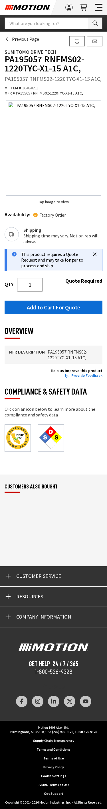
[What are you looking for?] (95, 23)
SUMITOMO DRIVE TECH (30, 52)
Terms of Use (53, 758)
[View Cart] (84, 7)
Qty (9, 284)
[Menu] (98, 7)
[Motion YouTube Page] (85, 701)
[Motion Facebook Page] (21, 701)
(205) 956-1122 (62, 732)
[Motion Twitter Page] (69, 701)
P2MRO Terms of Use (54, 785)
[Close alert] (95, 254)
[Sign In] (69, 7)
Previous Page (25, 39)
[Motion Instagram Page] (37, 701)
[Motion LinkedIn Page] (53, 701)
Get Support (53, 793)
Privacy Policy (53, 767)
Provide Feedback (86, 375)
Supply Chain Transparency (53, 740)
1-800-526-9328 (53, 672)
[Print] (77, 41)
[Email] (94, 41)
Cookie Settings (53, 776)
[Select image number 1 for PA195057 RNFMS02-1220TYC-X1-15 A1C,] (53, 148)
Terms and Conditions (53, 749)
